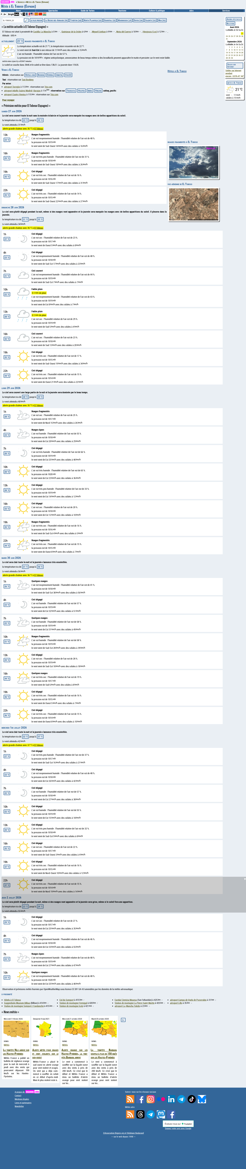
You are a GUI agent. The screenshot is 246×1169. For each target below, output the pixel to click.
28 (237, 36)
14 (227, 52)
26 (232, 36)
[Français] (28, 15)
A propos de (27, 1092)
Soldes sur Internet (231, 65)
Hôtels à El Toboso (177, 71)
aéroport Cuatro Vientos (15, 94)
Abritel (59, 74)
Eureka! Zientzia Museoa (126, 999)
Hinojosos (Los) (150, 31)
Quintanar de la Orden (71, 31)
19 (239, 52)
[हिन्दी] (44, 14)
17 (234, 52)
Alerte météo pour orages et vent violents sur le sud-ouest (45, 1053)
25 (229, 36)
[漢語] (40, 14)
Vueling (98, 90)
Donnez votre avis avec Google (178, 1128)
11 (237, 50)
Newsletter (19, 1106)
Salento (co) (150, 20)
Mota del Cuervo (123, 31)
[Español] (36, 14)
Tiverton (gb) (75, 20)
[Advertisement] (124, 719)
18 (237, 52)
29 (239, 36)
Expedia (50, 74)
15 (229, 52)
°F (24, 14)
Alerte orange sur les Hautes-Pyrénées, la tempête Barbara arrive (74, 1053)
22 (229, 55)
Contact (18, 1095)
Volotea (81, 90)
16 (232, 52)
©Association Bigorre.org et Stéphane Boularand (123, 1133)
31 (227, 39)
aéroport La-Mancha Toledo (127, 1006)
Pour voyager (8, 99)
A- (2, 14)
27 (234, 36)
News (18, 10)
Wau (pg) (162, 20)
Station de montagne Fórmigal (73, 1002)
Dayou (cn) (138, 20)
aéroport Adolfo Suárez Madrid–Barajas (22, 90)
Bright (11, 14)
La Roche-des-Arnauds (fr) (56, 20)
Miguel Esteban (99, 31)
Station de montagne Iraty (71, 1006)
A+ (5, 14)
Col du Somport (66, 999)
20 (242, 52)
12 (239, 50)
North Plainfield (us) (93, 20)
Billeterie (230, 23)
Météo (6, 1044)
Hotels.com (30, 74)
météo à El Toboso (234, 82)
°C (21, 14)
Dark (16, 14)
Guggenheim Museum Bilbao (17, 1002)
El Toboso (38, 128)
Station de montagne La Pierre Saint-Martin (134, 1002)
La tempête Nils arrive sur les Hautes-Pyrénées (16, 1051)
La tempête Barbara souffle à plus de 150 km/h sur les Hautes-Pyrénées (104, 1053)
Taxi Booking (27, 79)
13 (242, 50)
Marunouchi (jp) (125, 20)
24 (227, 36)
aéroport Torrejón (12, 86)
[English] (32, 14)
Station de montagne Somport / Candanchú (24, 1006)
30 (242, 36)
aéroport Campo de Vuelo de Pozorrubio (188, 999)
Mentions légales (22, 1099)
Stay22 (68, 74)
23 (242, 33)
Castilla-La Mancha (42, 31)
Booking (41, 74)
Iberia (90, 90)
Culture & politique (157, 10)
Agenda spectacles (234, 19)
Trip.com (48, 86)
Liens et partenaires (23, 1102)
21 (227, 55)
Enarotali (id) (110, 20)
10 (234, 50)
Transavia (71, 90)
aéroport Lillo (176, 1002)
